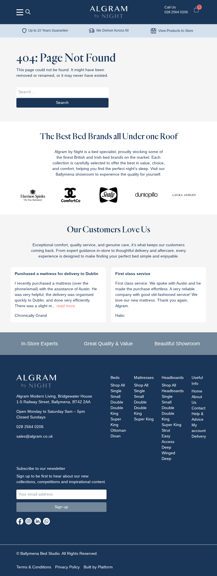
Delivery (199, 436)
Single (115, 391)
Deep (166, 447)
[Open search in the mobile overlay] (28, 11)
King (114, 413)
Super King (144, 419)
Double (116, 407)
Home (197, 391)
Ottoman (118, 430)
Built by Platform (98, 567)
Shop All (117, 385)
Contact (198, 408)
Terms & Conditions (33, 567)
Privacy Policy (67, 567)
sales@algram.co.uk (34, 436)
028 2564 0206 (30, 426)
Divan (115, 436)
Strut (166, 430)
